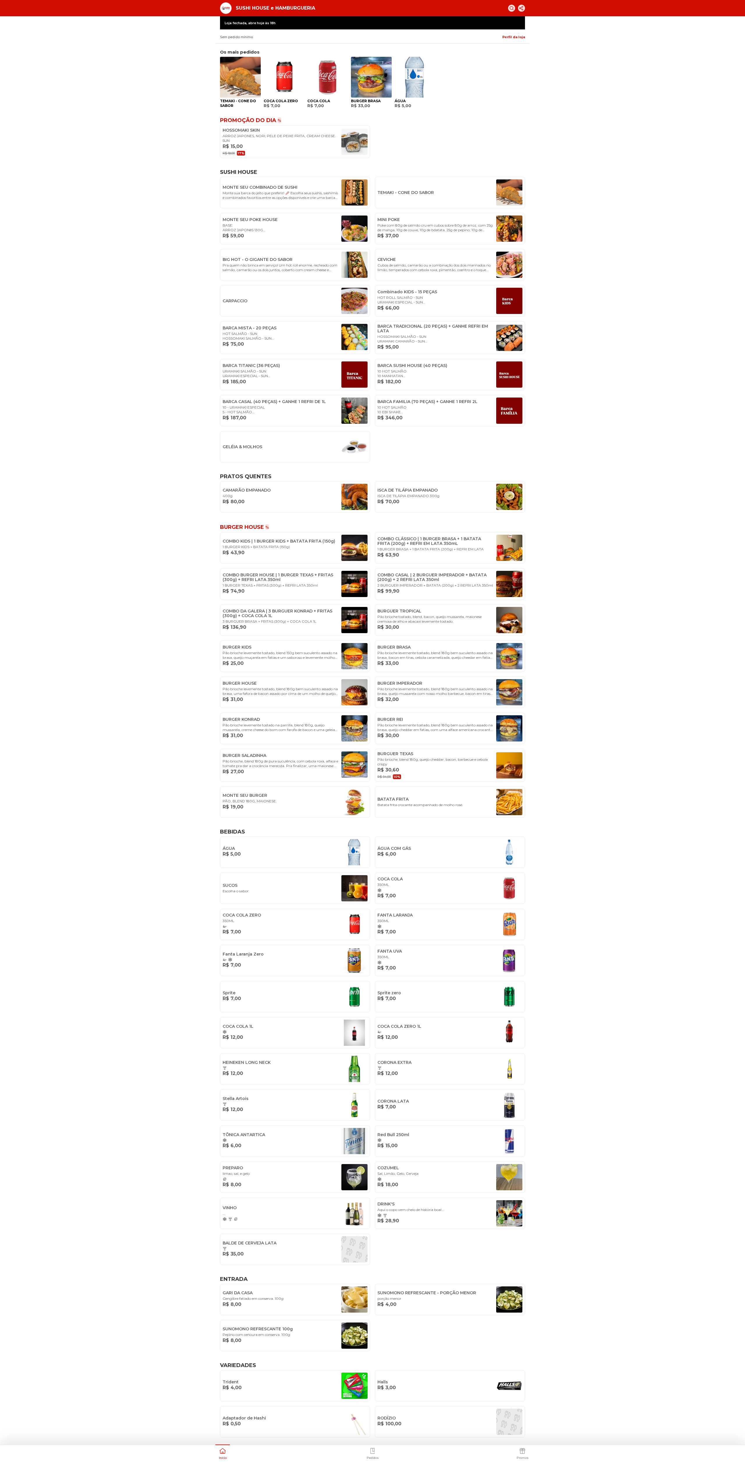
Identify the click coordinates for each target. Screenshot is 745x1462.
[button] (222, 1453)
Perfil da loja (513, 37)
